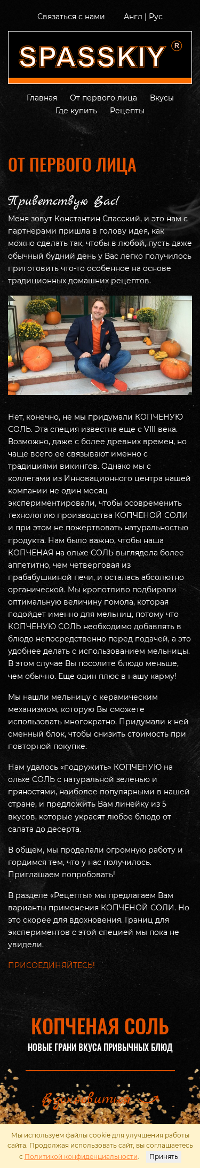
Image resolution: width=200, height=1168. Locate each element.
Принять (163, 1156)
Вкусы (162, 98)
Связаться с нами (71, 16)
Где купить (76, 110)
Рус (156, 16)
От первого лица (103, 98)
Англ (133, 16)
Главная (42, 98)
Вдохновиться (86, 1099)
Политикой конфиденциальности (81, 1156)
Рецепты (127, 110)
